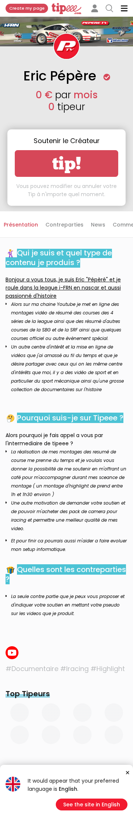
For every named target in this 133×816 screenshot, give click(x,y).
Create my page (27, 8)
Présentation (21, 224)
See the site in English (91, 804)
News (98, 224)
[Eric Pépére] (12, 652)
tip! (66, 163)
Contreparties (64, 224)
